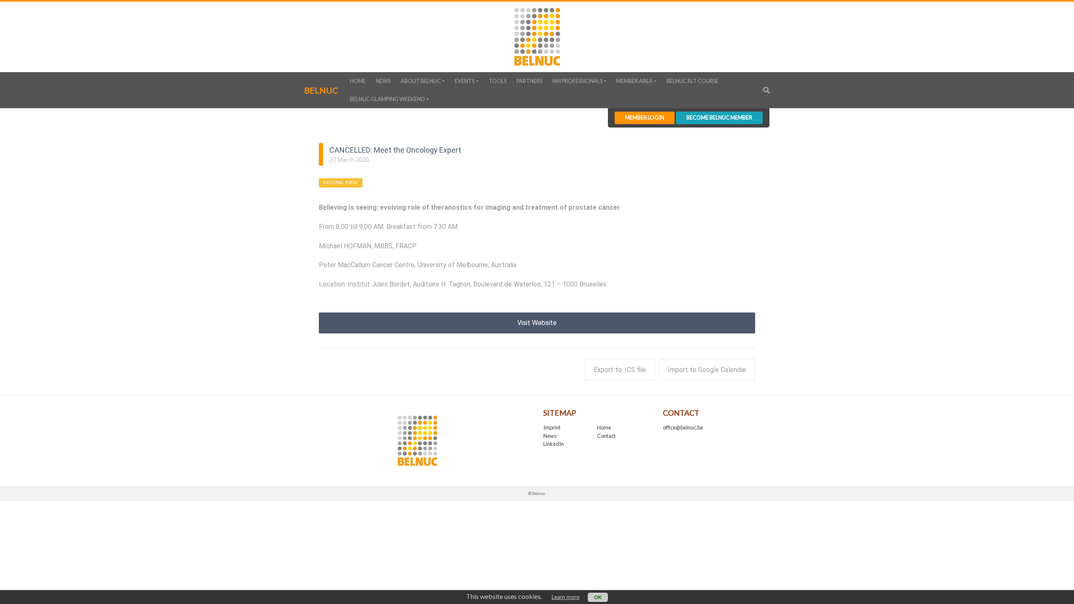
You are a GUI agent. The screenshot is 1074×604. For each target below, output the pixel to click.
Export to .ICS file (620, 370)
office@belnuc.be (683, 427)
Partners (529, 81)
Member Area (634, 81)
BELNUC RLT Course (693, 81)
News (383, 81)
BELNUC (321, 90)
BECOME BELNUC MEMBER (719, 117)
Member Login (644, 117)
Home (358, 81)
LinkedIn (553, 443)
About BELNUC (421, 81)
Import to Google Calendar (707, 370)
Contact (606, 435)
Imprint (551, 427)
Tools (497, 81)
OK (598, 597)
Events (464, 81)
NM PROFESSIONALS (577, 81)
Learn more (565, 597)
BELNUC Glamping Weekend (387, 99)
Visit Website (537, 323)
